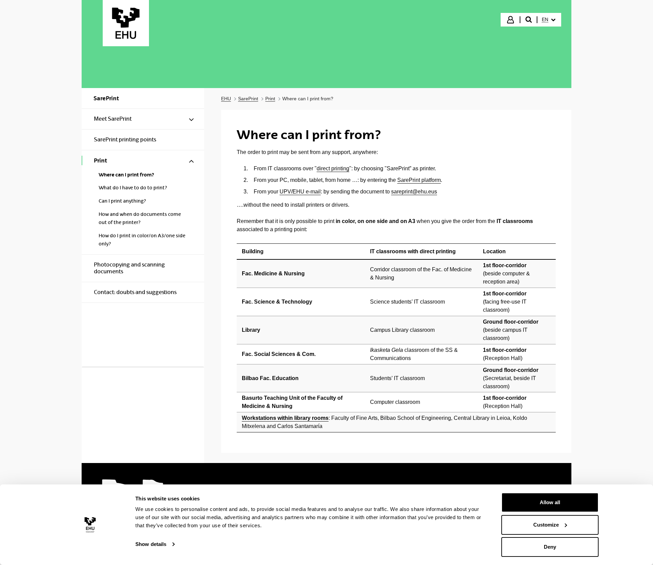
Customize (546, 525)
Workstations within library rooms (285, 418)
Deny (550, 547)
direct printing (333, 168)
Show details (150, 544)
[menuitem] (548, 20)
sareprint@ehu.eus (414, 191)
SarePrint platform (419, 180)
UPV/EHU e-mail (300, 191)
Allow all (550, 502)
